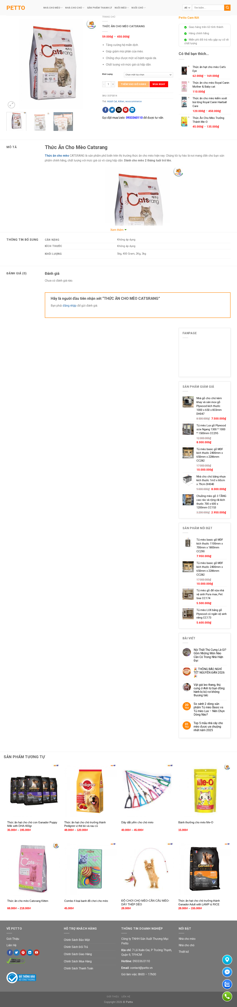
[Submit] (227, 8)
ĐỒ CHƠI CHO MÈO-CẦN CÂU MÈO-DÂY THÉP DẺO (145, 902)
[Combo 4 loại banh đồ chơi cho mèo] (90, 869)
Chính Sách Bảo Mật (77, 940)
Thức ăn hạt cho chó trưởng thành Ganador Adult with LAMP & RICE (199, 902)
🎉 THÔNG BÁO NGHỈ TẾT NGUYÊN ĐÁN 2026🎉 (209, 672)
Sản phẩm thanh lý (99, 7)
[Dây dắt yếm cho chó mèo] (147, 790)
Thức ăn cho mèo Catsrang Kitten (27, 900)
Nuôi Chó (137, 7)
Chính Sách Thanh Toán (78, 968)
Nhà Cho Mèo (51, 7)
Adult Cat (112, 101)
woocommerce (133, 101)
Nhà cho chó (186, 945)
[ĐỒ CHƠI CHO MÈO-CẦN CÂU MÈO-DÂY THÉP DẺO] (147, 869)
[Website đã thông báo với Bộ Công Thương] (21, 977)
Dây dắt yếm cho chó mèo (137, 822)
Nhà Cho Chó (73, 7)
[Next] (90, 64)
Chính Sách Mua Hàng (78, 961)
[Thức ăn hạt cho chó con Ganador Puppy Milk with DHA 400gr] (33, 790)
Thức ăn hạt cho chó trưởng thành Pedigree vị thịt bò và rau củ (85, 824)
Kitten (121, 101)
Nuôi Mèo (120, 7)
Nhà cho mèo (187, 939)
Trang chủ (108, 16)
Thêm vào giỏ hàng (133, 84)
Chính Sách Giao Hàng (78, 954)
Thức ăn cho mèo (57, 155)
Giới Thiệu (12, 939)
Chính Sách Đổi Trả (76, 947)
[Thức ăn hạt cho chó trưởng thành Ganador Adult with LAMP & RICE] (204, 869)
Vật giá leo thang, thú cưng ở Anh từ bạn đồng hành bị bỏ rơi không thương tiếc (209, 690)
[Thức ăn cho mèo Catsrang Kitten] (33, 869)
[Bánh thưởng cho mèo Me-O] (204, 790)
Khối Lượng (107, 74)
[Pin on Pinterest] (126, 110)
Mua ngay (159, 84)
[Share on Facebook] (105, 110)
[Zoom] (11, 104)
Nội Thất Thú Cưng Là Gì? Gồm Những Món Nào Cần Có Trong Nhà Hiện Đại (210, 655)
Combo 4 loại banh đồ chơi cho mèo (86, 900)
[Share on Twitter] (112, 110)
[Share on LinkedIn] (132, 110)
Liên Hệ (11, 945)
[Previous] (13, 64)
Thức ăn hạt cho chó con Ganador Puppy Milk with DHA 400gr (32, 824)
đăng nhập (69, 305)
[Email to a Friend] (119, 110)
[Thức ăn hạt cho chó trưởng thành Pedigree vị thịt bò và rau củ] (90, 790)
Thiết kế (184, 951)
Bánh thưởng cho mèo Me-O (195, 822)
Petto (15, 8)
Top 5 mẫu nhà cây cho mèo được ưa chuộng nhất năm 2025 (208, 726)
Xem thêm (116, 230)
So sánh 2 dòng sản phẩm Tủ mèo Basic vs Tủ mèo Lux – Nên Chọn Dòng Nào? (209, 709)
